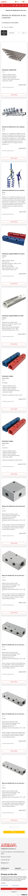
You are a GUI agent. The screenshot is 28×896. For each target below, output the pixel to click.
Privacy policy (15, 885)
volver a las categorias (8, 27)
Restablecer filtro (4, 33)
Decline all (14, 891)
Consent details (4, 885)
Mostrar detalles (14, 94)
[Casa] (1, 10)
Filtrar (15, 832)
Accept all (14, 888)
